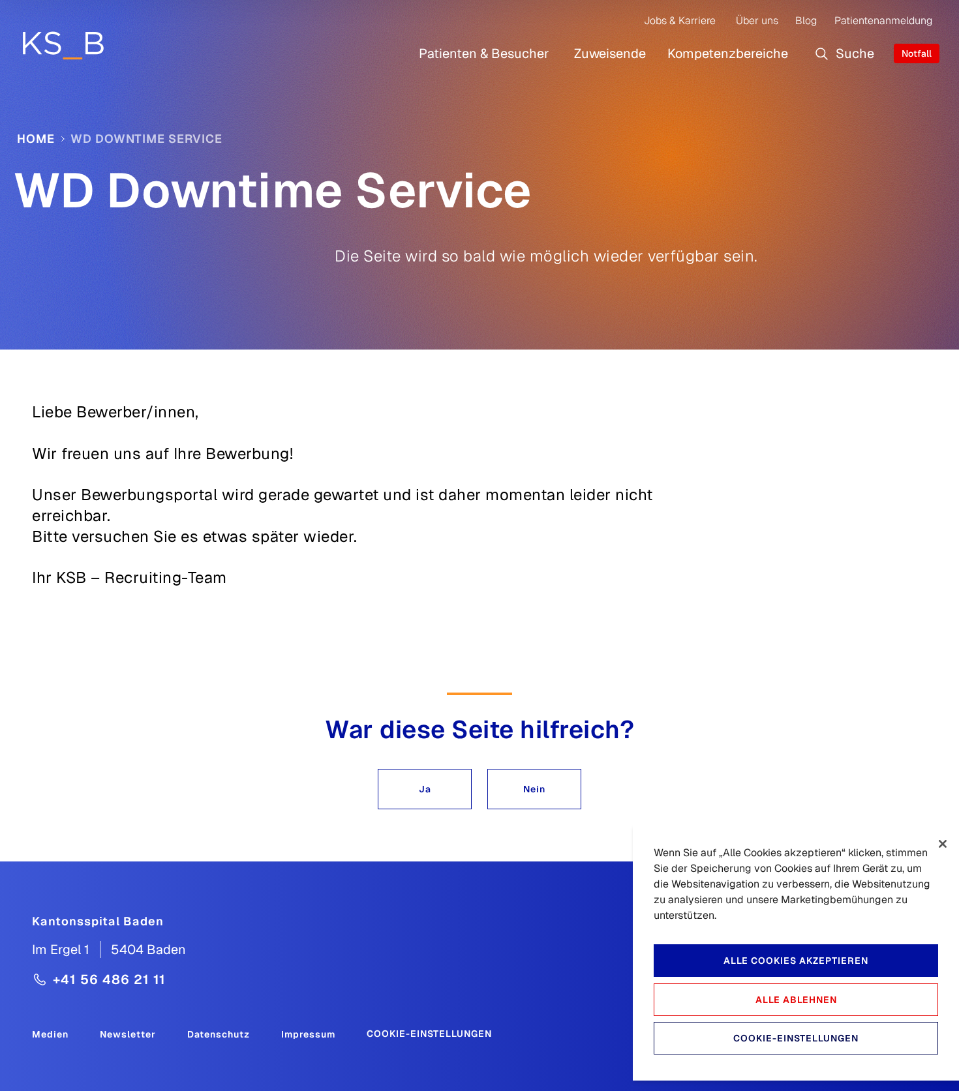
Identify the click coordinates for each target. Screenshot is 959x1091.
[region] (796, 952)
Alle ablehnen (796, 1000)
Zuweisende (610, 53)
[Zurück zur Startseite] (63, 45)
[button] (425, 789)
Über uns (757, 20)
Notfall (917, 53)
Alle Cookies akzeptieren (795, 960)
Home (36, 138)
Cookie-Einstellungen (429, 1033)
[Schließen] (942, 843)
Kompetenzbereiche (727, 53)
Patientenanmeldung (883, 20)
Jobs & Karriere (680, 20)
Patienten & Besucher (484, 53)
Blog (806, 20)
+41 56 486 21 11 (109, 979)
